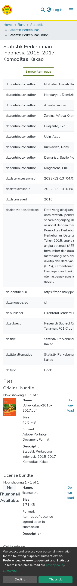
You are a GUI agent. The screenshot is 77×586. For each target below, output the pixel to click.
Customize (10, 571)
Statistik (36, 24)
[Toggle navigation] (71, 10)
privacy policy (55, 565)
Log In (58, 9)
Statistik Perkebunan (24, 30)
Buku (21, 24)
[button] (48, 9)
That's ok (55, 579)
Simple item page (38, 71)
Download (70, 405)
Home (8, 24)
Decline (20, 579)
